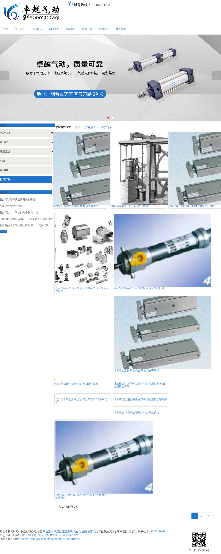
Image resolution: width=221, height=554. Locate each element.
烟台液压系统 (63, 538)
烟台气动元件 (22, 538)
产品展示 (37, 29)
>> (209, 515)
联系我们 (104, 29)
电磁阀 (83, 531)
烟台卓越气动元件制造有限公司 (44, 535)
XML (77, 535)
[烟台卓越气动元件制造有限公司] (33, 12)
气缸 (75, 531)
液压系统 (67, 531)
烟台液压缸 (36, 538)
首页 (5, 29)
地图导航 (121, 29)
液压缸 (58, 531)
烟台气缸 (49, 538)
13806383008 (158, 531)
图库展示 (70, 29)
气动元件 (48, 531)
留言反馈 (87, 29)
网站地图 (68, 535)
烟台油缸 (76, 538)
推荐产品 (106, 127)
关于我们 (20, 29)
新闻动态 (54, 29)
